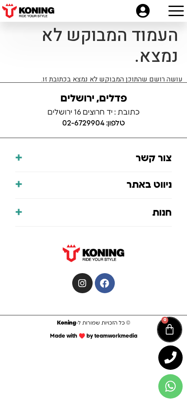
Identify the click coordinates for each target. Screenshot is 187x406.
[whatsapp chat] (170, 386)
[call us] (170, 357)
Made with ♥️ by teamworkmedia (93, 335)
